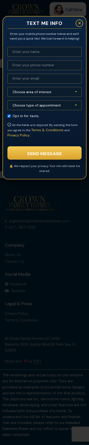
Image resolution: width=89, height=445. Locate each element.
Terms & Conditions (47, 130)
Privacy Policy (18, 135)
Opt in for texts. (26, 116)
